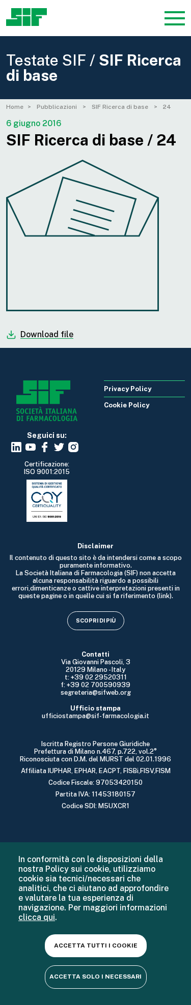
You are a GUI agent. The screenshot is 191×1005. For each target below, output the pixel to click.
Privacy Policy (127, 389)
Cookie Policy (126, 405)
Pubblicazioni (57, 106)
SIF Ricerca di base (121, 106)
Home (14, 106)
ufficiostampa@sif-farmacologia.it (95, 716)
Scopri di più (96, 620)
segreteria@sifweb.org (96, 692)
